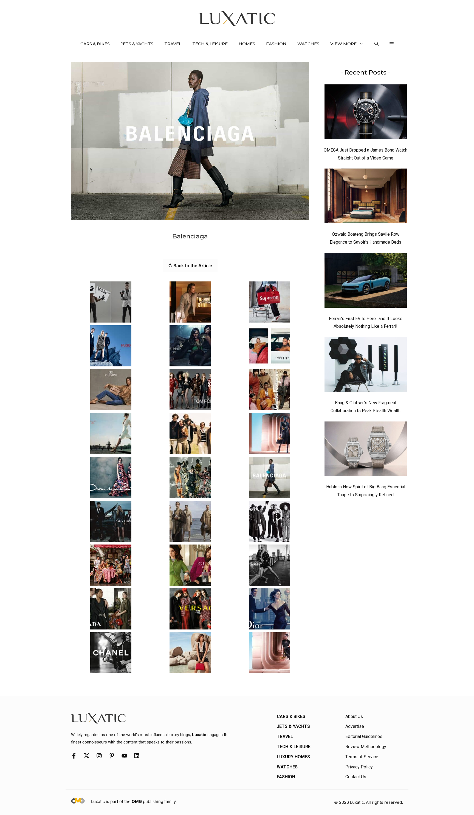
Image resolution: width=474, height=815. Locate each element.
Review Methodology (365, 746)
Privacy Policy (359, 767)
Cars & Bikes (95, 43)
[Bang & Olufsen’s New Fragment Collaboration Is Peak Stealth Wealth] (366, 366)
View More (343, 43)
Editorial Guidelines (363, 736)
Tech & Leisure (210, 43)
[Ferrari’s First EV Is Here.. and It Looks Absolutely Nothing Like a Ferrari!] (366, 281)
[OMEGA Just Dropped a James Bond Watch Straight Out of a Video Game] (366, 113)
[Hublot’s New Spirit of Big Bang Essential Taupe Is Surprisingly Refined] (366, 450)
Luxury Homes (293, 756)
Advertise (354, 726)
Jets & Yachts (137, 43)
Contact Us (355, 776)
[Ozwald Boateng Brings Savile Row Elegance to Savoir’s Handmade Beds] (366, 197)
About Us (354, 716)
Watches (308, 43)
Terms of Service (361, 756)
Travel (172, 43)
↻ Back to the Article (190, 265)
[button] (376, 43)
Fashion (276, 43)
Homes (247, 43)
